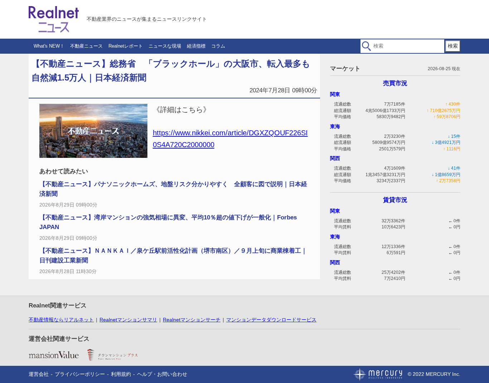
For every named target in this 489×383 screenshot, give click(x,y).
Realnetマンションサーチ (192, 320)
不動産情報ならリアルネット (61, 320)
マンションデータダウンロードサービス (271, 320)
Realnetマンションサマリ (128, 320)
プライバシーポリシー (80, 374)
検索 (453, 46)
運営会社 (39, 374)
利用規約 (121, 374)
